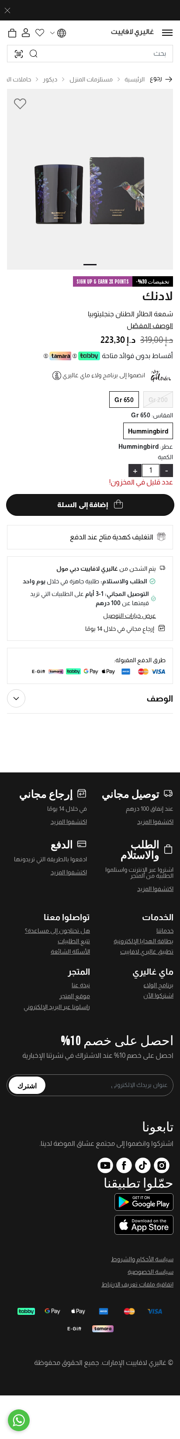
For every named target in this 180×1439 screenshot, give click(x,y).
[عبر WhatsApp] (19, 1420)
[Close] (7, 10)
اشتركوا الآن (158, 995)
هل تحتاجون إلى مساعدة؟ (57, 930)
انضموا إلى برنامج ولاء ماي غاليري (103, 375)
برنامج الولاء (158, 985)
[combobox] (90, 53)
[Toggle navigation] (167, 32)
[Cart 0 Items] (12, 33)
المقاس (162, 415)
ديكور (50, 79)
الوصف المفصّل (150, 325)
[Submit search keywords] (33, 53)
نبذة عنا (81, 985)
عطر (166, 446)
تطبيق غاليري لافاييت (146, 951)
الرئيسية (135, 79)
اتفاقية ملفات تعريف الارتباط (137, 1284)
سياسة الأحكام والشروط (142, 1259)
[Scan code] (18, 53)
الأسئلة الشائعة (70, 951)
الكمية (165, 457)
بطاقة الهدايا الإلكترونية (143, 941)
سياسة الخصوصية (150, 1271)
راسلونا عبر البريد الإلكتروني (57, 1006)
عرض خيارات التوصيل (129, 615)
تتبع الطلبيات (74, 941)
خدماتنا (164, 930)
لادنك (157, 296)
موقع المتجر (74, 995)
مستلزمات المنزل (91, 79)
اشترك (27, 1085)
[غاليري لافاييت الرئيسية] (132, 33)
